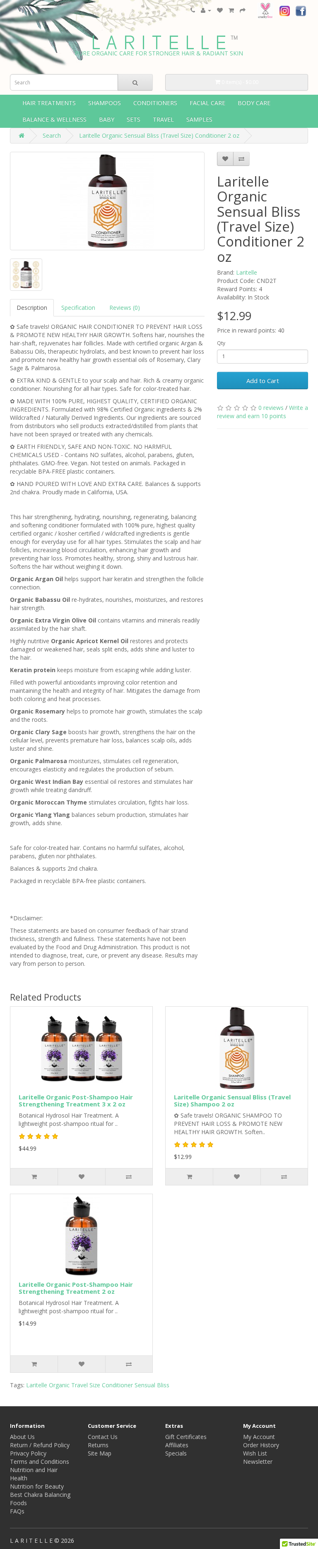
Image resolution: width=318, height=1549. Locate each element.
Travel (163, 119)
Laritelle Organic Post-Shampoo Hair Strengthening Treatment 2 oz (76, 1287)
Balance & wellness (54, 119)
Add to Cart (262, 380)
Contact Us (103, 1437)
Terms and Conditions (39, 1461)
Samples (199, 119)
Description (32, 307)
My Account (259, 1437)
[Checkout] (243, 10)
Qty (221, 343)
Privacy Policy (28, 1453)
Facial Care (207, 103)
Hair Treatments (49, 103)
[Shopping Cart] (231, 10)
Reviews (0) (124, 307)
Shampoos (104, 103)
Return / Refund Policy (40, 1445)
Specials (176, 1453)
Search (52, 135)
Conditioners (155, 103)
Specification (78, 307)
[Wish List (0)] (220, 10)
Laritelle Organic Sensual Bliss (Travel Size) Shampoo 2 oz (232, 1100)
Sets (133, 119)
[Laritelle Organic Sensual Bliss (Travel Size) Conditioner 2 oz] (107, 201)
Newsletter (257, 1461)
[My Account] (206, 10)
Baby (106, 119)
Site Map (99, 1453)
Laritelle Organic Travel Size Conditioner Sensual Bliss (97, 1385)
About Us (22, 1437)
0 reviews (271, 408)
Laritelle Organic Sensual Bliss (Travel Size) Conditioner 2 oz (159, 135)
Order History (261, 1445)
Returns (98, 1445)
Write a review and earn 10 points (262, 412)
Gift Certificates (186, 1437)
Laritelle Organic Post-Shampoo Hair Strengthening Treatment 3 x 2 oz (76, 1100)
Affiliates (176, 1445)
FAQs (17, 1511)
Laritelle (246, 272)
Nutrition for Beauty (37, 1486)
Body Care (254, 103)
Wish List (255, 1453)
